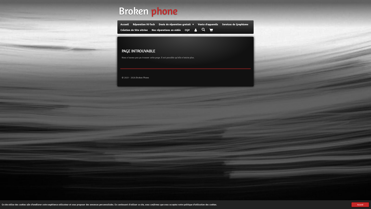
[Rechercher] (203, 29)
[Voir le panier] (211, 30)
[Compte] (195, 30)
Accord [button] (360, 204)
